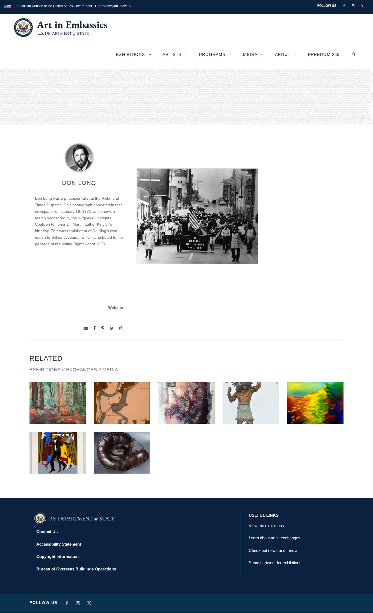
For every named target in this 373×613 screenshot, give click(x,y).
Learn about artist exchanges (274, 538)
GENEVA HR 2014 (250, 412)
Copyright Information (57, 556)
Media (250, 54)
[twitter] (112, 328)
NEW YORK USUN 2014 (315, 412)
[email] (86, 328)
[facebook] (94, 328)
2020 (122, 412)
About (283, 54)
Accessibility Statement (58, 544)
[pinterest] (102, 328)
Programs (212, 54)
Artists (172, 54)
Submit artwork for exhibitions (275, 562)
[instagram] (121, 328)
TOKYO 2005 (122, 462)
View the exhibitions (266, 525)
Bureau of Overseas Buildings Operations (76, 569)
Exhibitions (130, 54)
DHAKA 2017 (186, 412)
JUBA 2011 (57, 462)
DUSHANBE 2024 (58, 412)
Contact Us (47, 531)
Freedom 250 (323, 54)
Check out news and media (273, 550)
